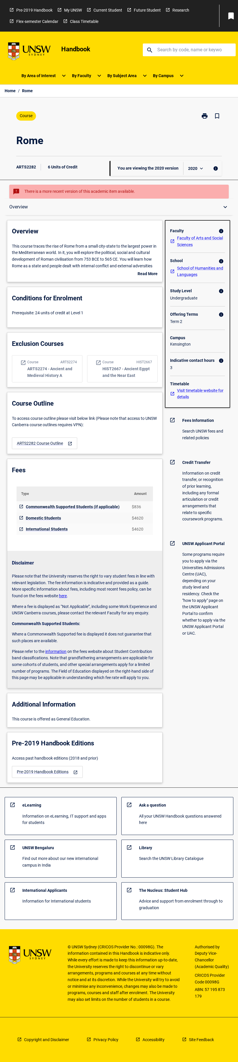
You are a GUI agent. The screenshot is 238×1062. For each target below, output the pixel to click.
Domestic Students (43, 518)
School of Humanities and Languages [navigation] (200, 271)
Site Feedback (201, 1039)
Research (180, 10)
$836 (136, 506)
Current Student (107, 10)
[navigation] (44, 443)
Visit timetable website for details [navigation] (200, 394)
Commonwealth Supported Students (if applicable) (73, 506)
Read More (148, 274)
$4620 (137, 518)
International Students (47, 529)
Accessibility (154, 1039)
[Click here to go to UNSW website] (29, 52)
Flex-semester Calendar (37, 21)
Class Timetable (84, 21)
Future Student (147, 10)
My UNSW (73, 10)
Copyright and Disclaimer (46, 1039)
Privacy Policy (105, 1039)
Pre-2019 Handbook (34, 10)
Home (10, 90)
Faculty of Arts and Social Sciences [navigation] (200, 241)
